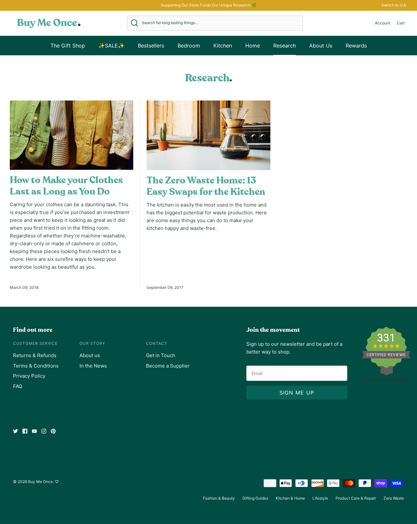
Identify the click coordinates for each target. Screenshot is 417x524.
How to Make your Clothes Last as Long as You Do (66, 186)
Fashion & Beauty (219, 498)
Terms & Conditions (36, 366)
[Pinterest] (53, 431)
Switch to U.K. (394, 5)
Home (252, 45)
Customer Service (35, 343)
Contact (156, 343)
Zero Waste (393, 498)
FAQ (17, 386)
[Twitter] (15, 431)
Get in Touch (160, 355)
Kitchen (222, 45)
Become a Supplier (168, 366)
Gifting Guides (255, 498)
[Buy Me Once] (48, 23)
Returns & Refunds (34, 355)
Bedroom (189, 45)
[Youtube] (34, 431)
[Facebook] (24, 431)
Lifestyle (320, 498)
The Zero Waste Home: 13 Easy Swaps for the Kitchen (206, 186)
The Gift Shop (67, 45)
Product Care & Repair (356, 498)
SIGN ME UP (297, 392)
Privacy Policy (29, 376)
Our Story (92, 343)
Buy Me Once (40, 481)
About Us (320, 45)
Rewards (356, 45)
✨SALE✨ (111, 45)
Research (284, 45)
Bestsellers (151, 45)
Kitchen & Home (290, 498)
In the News (93, 366)
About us (89, 355)
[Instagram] (43, 431)
